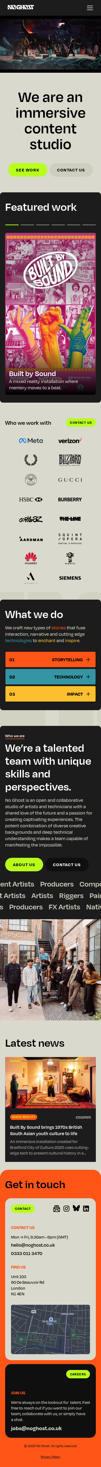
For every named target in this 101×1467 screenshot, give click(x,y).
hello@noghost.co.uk (33, 1245)
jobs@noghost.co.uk (36, 1428)
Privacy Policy (50, 1456)
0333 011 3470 (26, 1253)
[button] (90, 8)
